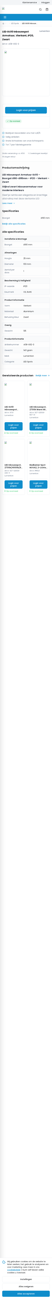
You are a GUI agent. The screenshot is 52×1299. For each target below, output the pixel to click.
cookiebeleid (13, 1269)
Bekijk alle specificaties (14, 223)
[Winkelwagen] (47, 9)
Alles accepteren (26, 1293)
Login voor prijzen (26, 110)
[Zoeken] (40, 9)
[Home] (3, 23)
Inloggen (45, 2)
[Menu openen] (5, 17)
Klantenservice (30, 2)
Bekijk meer (41, 375)
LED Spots (15, 23)
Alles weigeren (26, 1286)
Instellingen (26, 1279)
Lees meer (7, 203)
